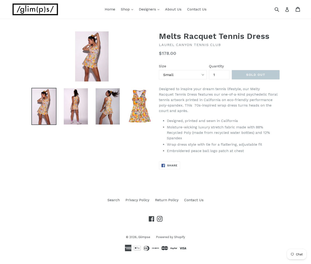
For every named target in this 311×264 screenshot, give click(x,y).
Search (113, 200)
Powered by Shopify (170, 237)
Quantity (216, 66)
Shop (128, 9)
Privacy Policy (137, 200)
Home (110, 9)
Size (162, 66)
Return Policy (166, 200)
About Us (173, 9)
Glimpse (144, 237)
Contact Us (196, 9)
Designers (150, 9)
